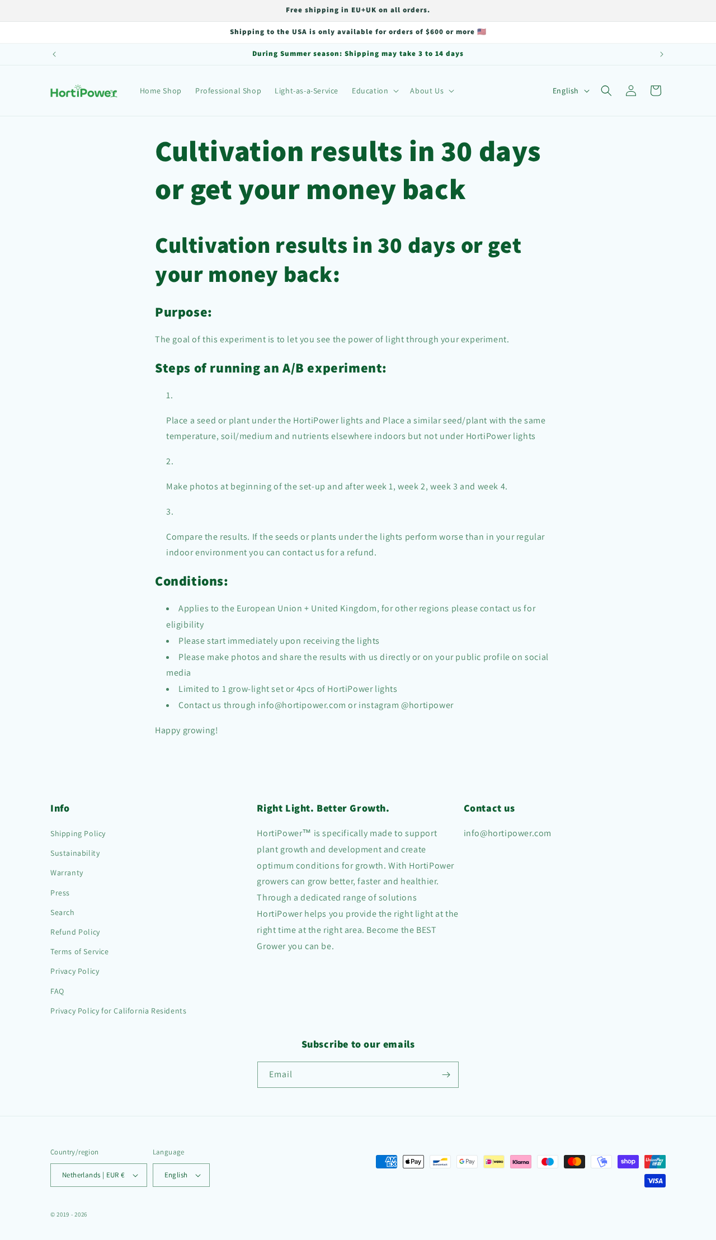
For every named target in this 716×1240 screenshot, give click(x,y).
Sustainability (75, 853)
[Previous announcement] (54, 54)
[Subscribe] (446, 1075)
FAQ (57, 991)
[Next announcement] (661, 54)
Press (60, 893)
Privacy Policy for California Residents (118, 1011)
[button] (374, 90)
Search (62, 912)
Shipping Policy (78, 833)
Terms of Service (79, 951)
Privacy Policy (74, 971)
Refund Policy (75, 932)
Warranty (66, 872)
